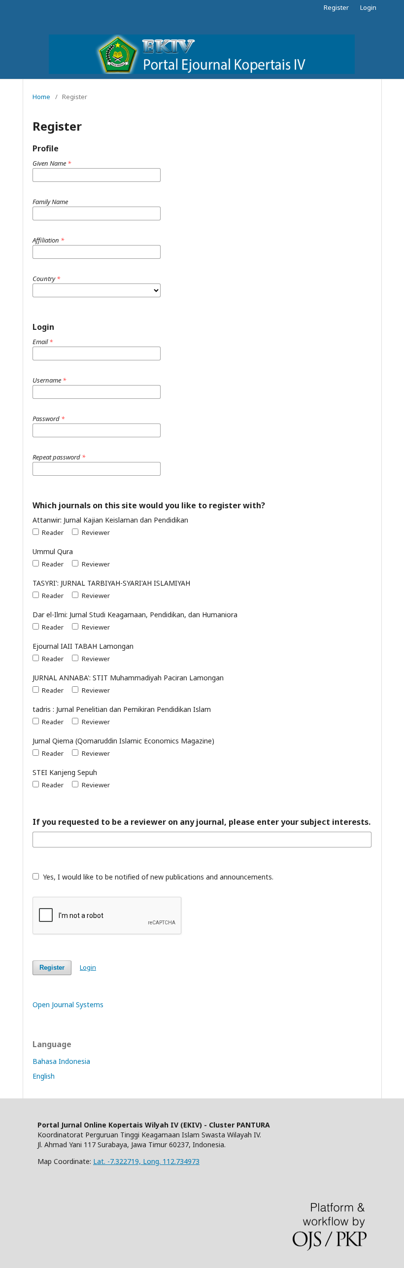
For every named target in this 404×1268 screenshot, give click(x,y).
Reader (52, 532)
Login (368, 7)
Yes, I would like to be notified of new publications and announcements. (157, 876)
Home (41, 96)
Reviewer (94, 532)
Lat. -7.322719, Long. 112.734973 (146, 1161)
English (44, 1076)
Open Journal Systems (68, 1004)
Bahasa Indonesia (61, 1061)
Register (336, 7)
